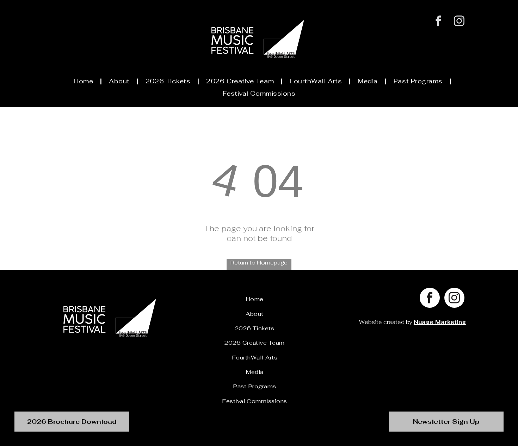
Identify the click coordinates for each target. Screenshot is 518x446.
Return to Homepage (259, 262)
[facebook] (438, 22)
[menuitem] (84, 81)
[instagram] (459, 22)
